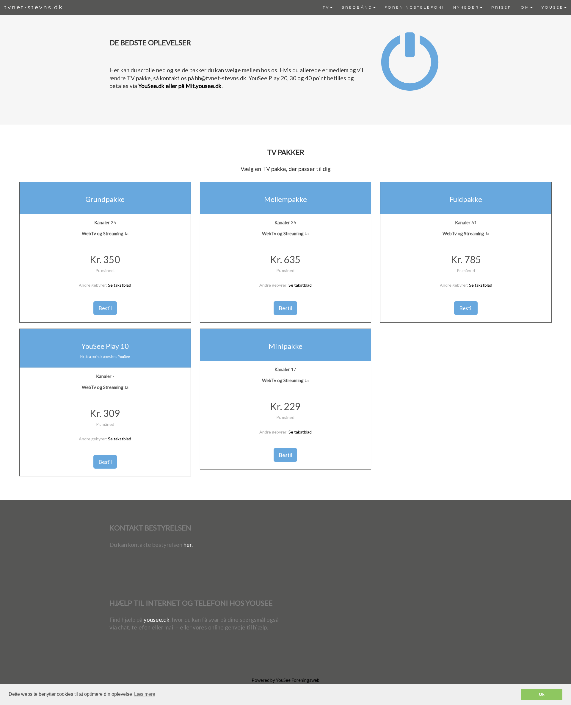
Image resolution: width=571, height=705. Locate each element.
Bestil (105, 308)
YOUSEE (553, 7)
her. (188, 544)
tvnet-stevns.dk (33, 7)
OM (525, 7)
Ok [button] (542, 694)
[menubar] (444, 7)
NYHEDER (466, 7)
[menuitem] (327, 7)
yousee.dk (157, 619)
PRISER (501, 7)
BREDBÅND (357, 7)
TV (326, 7)
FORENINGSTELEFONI (414, 7)
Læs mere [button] (144, 694)
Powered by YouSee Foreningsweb (285, 680)
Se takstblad (119, 285)
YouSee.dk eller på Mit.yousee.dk (180, 85)
